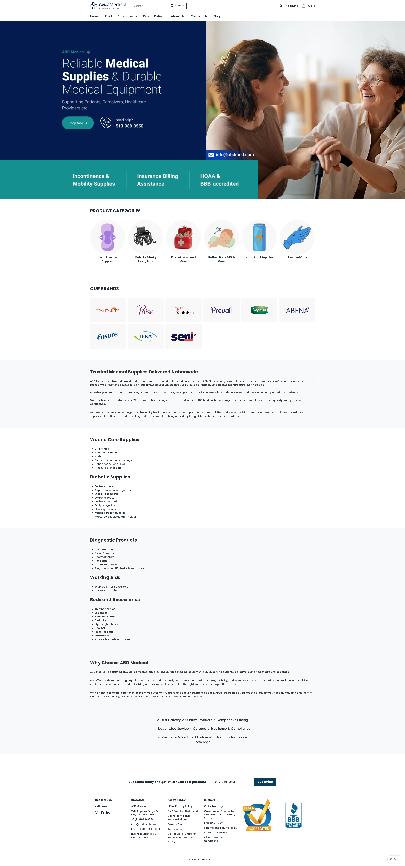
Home (94, 16)
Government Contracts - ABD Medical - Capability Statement (220, 814)
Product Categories (119, 16)
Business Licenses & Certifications (143, 835)
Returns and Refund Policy (220, 827)
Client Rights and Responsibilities (179, 817)
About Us (177, 16)
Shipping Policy (213, 823)
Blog (217, 16)
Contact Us (199, 16)
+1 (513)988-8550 (142, 819)
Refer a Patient (154, 16)
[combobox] (159, 6)
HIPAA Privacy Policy (180, 806)
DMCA (171, 842)
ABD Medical (139, 806)
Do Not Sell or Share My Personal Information (182, 835)
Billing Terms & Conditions (213, 839)
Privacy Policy (176, 824)
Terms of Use (176, 829)
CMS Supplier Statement (183, 811)
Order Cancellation (216, 832)
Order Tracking (213, 806)
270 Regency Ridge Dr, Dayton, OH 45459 (145, 812)
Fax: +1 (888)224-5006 (145, 829)
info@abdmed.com (143, 824)
